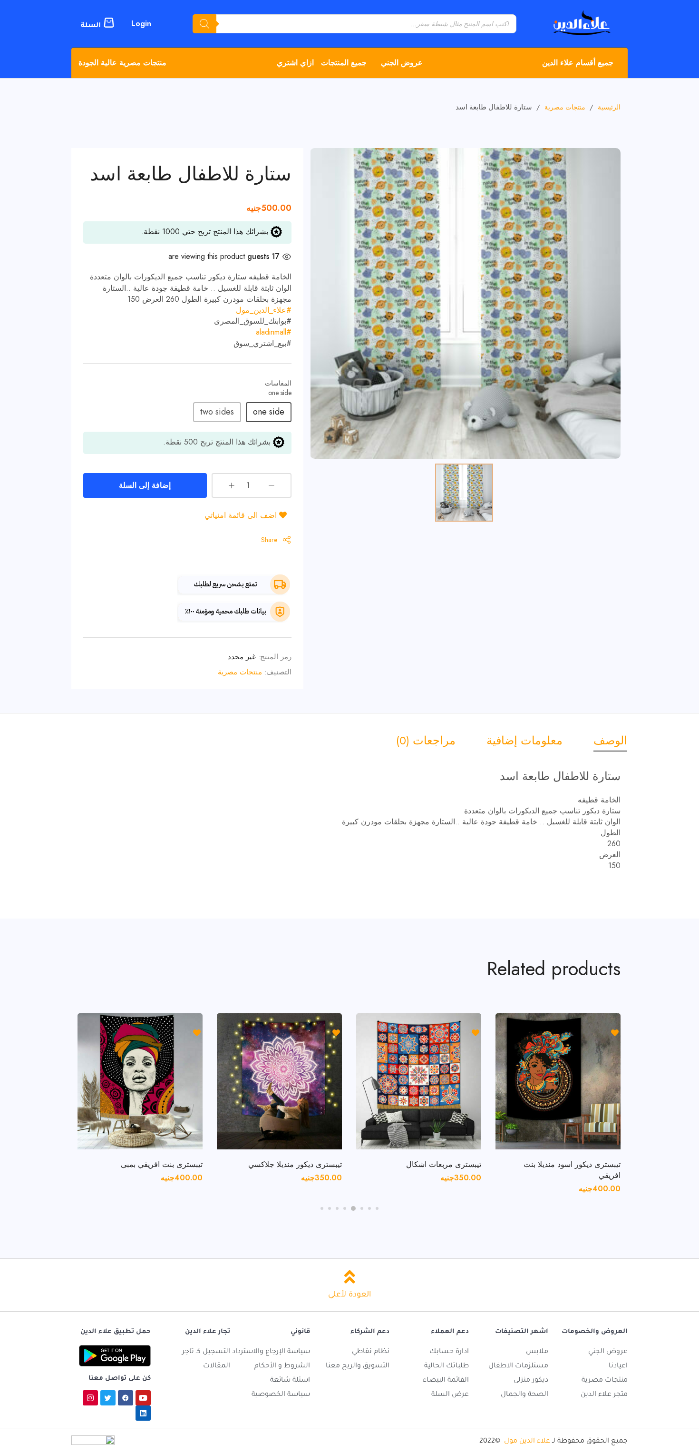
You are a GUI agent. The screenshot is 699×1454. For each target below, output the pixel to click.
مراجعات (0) (426, 740)
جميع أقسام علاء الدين (577, 62)
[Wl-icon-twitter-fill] (108, 1397)
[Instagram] (90, 1397)
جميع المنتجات (344, 62)
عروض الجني (402, 62)
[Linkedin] (143, 1413)
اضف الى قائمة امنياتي (241, 515)
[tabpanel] (558, 1099)
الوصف (610, 740)
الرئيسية (609, 107)
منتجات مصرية (564, 107)
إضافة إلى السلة (145, 485)
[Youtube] (143, 1397)
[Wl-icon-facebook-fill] (125, 1397)
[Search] (204, 23)
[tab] (603, 740)
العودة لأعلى (349, 1295)
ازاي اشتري (295, 62)
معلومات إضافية (524, 740)
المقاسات (278, 383)
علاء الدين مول (527, 1441)
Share (269, 539)
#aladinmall (273, 331)
